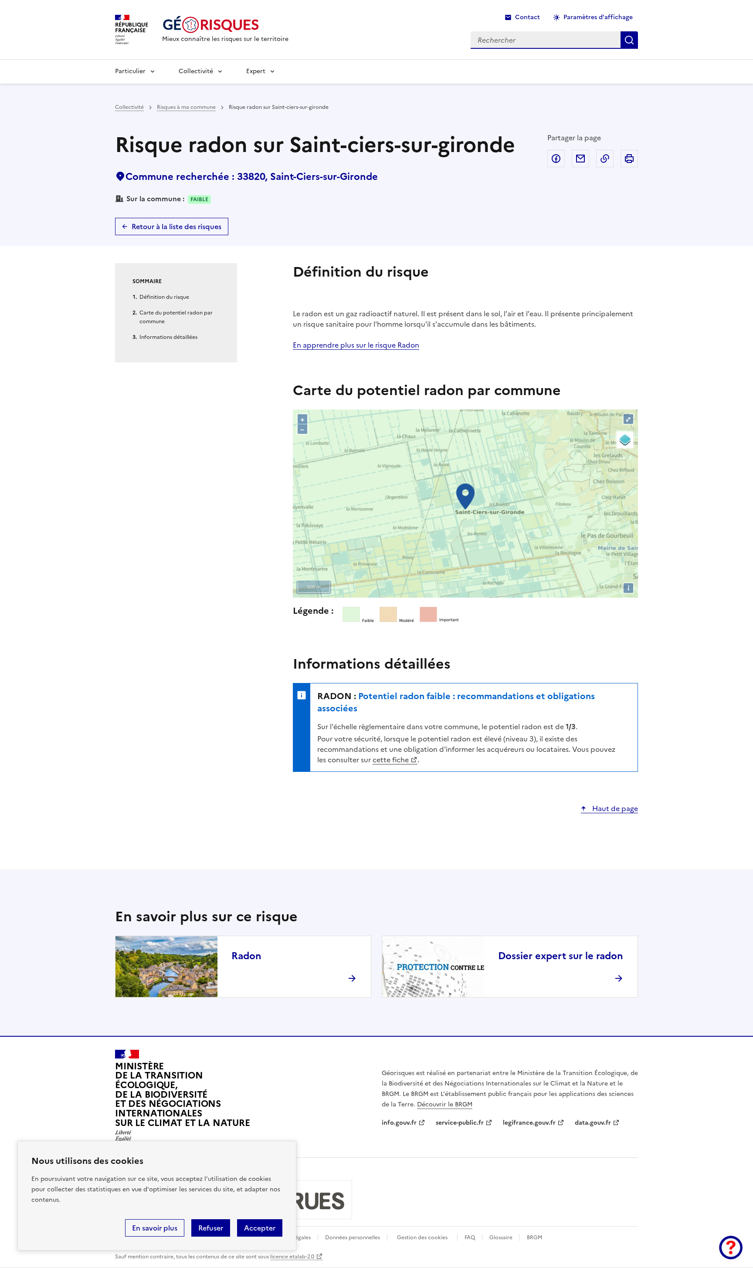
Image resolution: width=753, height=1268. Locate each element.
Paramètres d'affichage (598, 17)
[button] (731, 1247)
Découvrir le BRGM (444, 1104)
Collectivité (196, 71)
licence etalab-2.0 (292, 1257)
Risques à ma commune (186, 107)
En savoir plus (154, 1228)
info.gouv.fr (399, 1122)
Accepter (259, 1228)
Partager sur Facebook (556, 158)
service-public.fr (460, 1122)
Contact (527, 17)
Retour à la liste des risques (176, 226)
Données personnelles (352, 1237)
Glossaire (500, 1237)
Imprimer (629, 158)
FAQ (470, 1237)
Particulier (130, 71)
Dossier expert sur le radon (560, 956)
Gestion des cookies (422, 1237)
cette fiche (391, 759)
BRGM (535, 1237)
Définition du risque (164, 297)
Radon (246, 956)
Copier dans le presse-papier (605, 158)
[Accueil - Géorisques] (225, 24)
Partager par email (580, 158)
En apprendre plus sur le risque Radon (356, 345)
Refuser (210, 1228)
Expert (255, 71)
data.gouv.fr (593, 1122)
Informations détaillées (168, 337)
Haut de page (614, 808)
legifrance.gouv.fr (529, 1122)
